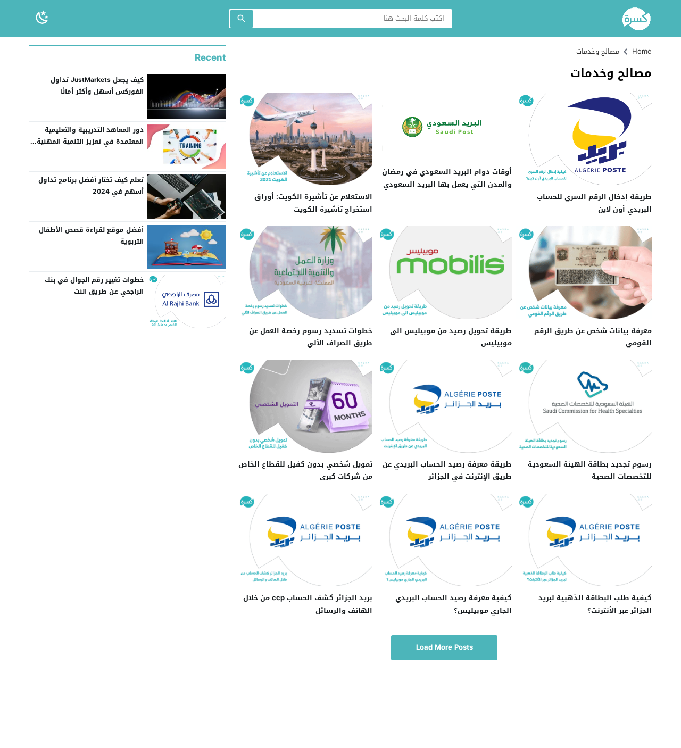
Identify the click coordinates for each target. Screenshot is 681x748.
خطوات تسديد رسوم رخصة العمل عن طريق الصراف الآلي (310, 337)
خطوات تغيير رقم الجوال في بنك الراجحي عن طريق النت (94, 285)
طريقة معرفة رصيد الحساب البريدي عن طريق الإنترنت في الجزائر (447, 470)
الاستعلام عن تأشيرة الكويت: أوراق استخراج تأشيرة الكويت (313, 202)
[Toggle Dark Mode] (42, 18)
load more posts (444, 647)
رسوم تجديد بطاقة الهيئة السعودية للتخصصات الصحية (590, 470)
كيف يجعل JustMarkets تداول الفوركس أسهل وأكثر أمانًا (97, 85)
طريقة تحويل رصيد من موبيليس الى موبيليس (451, 337)
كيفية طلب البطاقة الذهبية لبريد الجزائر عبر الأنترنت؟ (595, 604)
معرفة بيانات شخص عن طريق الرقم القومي (593, 337)
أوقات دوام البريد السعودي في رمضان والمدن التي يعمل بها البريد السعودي (447, 177)
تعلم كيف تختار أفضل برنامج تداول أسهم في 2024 (91, 185)
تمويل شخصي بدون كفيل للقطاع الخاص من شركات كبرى (305, 470)
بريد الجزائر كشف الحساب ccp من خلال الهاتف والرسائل (307, 604)
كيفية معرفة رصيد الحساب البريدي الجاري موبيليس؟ (453, 604)
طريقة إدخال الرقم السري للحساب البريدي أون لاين (594, 202)
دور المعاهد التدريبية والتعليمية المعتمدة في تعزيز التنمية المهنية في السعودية (90, 141)
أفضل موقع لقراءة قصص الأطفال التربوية (91, 235)
